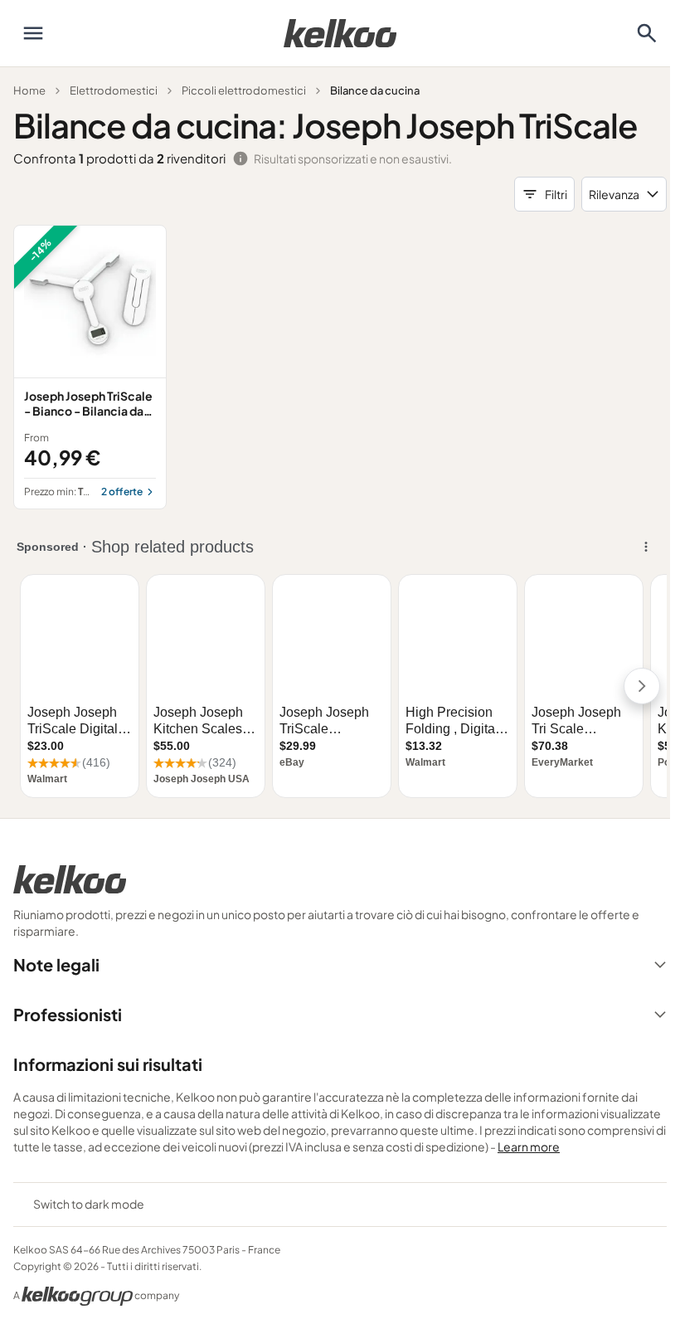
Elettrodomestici (114, 90)
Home (29, 90)
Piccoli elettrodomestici (244, 90)
